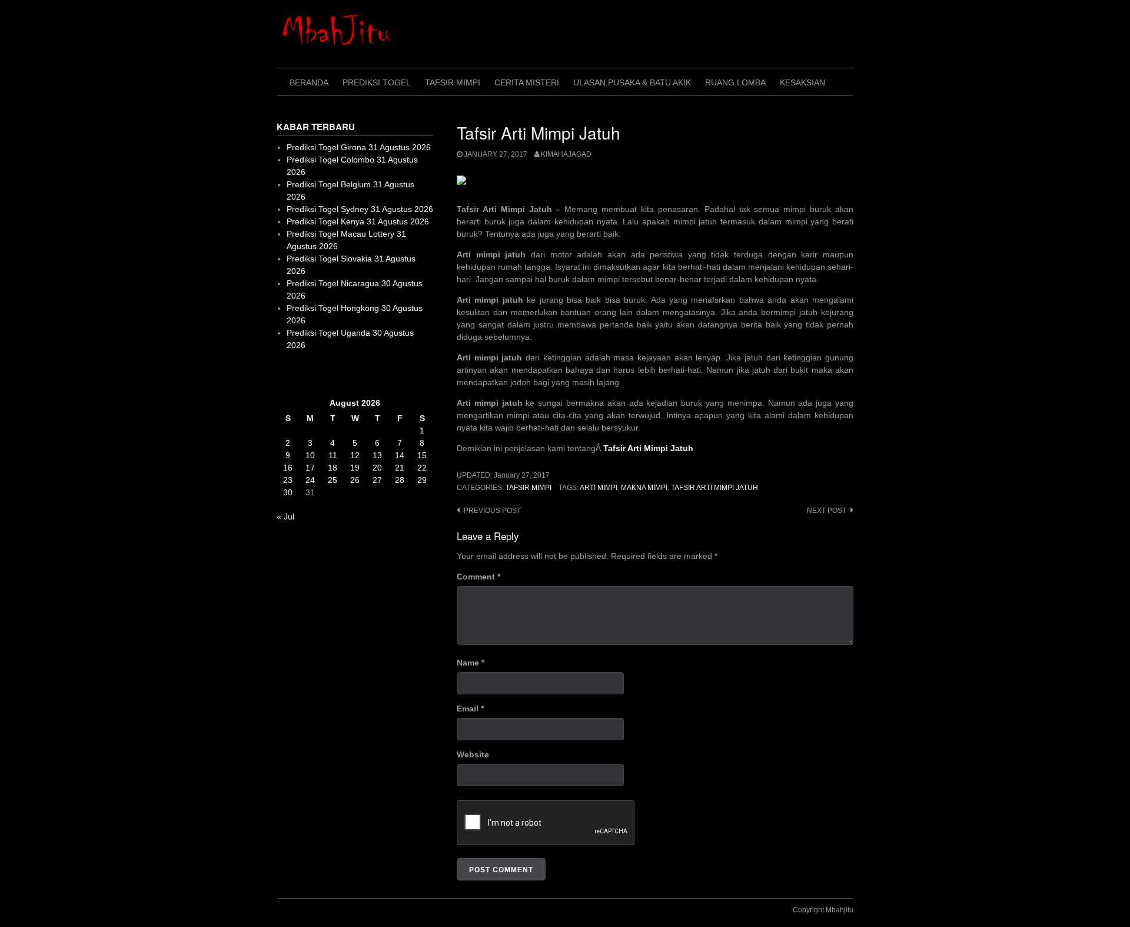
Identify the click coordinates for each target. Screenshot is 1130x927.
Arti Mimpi (598, 488)
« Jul (285, 516)
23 (288, 480)
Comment (478, 576)
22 (422, 467)
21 (399, 467)
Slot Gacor (296, 374)
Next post (826, 510)
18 (332, 467)
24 (310, 480)
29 (422, 480)
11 (332, 455)
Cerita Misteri (526, 82)
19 (355, 467)
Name (470, 662)
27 (377, 480)
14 (399, 455)
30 (288, 492)
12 (355, 455)
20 (377, 467)
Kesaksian (802, 82)
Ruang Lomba (735, 82)
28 (399, 480)
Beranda (309, 82)
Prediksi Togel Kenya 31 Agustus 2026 (358, 221)
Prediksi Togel (377, 82)
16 (288, 467)
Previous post (492, 510)
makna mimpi (644, 488)
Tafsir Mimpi (452, 82)
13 (377, 455)
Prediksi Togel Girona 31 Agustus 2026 (359, 147)
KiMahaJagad (566, 154)
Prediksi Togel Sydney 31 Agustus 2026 (360, 209)
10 (310, 455)
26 (355, 480)
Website (473, 754)
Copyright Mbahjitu (823, 910)
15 (422, 455)
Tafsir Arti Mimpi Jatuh (714, 488)
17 (310, 467)
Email (470, 708)
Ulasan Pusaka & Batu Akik (632, 82)
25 (332, 480)
